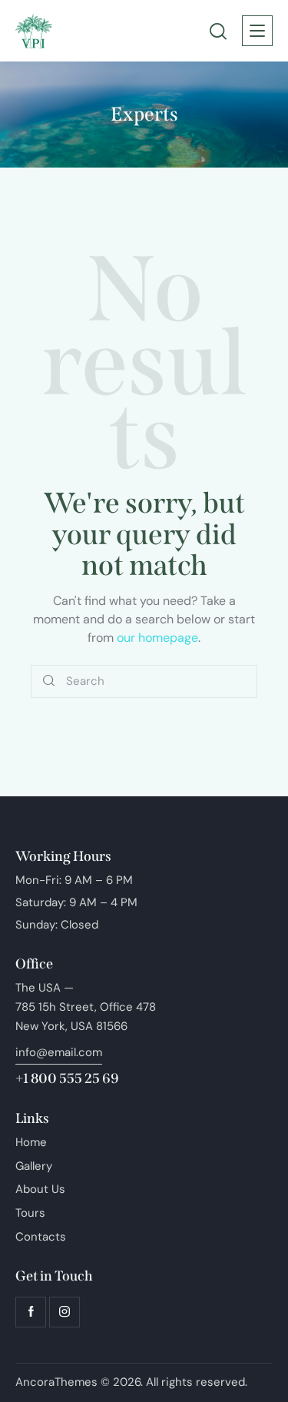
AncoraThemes (56, 1382)
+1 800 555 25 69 (67, 1078)
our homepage (157, 638)
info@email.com (58, 1052)
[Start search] (49, 681)
